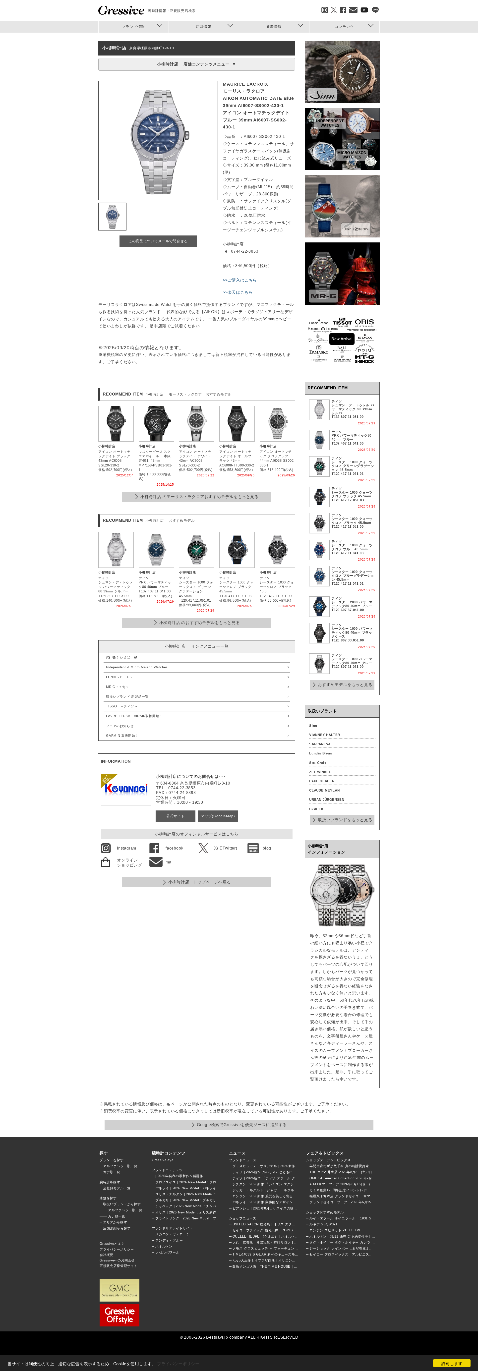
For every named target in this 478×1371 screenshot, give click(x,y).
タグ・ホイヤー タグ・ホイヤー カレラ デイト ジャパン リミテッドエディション (372, 1242)
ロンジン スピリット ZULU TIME (335, 1230)
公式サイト (175, 816)
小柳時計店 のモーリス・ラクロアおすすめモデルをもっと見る (199, 497)
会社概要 (106, 1255)
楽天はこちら (240, 292)
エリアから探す (115, 1222)
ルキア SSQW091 (323, 1224)
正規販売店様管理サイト (118, 1266)
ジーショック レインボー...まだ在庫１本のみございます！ (354, 1248)
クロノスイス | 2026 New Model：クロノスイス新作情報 (199, 1182)
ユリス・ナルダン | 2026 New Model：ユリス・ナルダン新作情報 (206, 1194)
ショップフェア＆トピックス (328, 1160)
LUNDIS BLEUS (119, 677)
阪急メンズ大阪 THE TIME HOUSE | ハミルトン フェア (278, 1266)
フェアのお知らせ (119, 726)
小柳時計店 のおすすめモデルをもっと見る (199, 623)
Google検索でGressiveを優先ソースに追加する (242, 1125)
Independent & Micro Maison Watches (137, 667)
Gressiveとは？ (112, 1244)
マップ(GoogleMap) (218, 816)
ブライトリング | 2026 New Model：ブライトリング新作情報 (203, 1218)
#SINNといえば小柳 (121, 657)
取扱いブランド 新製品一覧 (127, 696)
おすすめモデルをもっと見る (345, 685)
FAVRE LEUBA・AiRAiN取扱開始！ (134, 716)
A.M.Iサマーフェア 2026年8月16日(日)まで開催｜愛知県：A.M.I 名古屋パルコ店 (372, 1184)
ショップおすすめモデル (325, 1212)
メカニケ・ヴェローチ (172, 1234)
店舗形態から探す (116, 1228)
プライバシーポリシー (178, 1363)
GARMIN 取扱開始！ (122, 736)
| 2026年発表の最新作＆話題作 (179, 1176)
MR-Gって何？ (117, 687)
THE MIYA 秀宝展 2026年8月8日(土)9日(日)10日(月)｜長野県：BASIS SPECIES (372, 1172)
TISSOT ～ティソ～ (122, 706)
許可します (452, 1363)
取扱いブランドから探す (122, 1204)
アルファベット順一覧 (120, 1166)
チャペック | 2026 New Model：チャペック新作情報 (196, 1206)
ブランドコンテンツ (167, 1170)
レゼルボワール (167, 1252)
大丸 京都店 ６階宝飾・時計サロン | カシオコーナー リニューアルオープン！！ (298, 1242)
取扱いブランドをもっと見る (345, 820)
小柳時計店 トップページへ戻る (199, 882)
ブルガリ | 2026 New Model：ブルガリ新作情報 (192, 1200)
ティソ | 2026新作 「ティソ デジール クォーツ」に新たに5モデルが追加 (289, 1178)
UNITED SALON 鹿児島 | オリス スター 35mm (269, 1224)
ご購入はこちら (242, 280)
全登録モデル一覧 (116, 1188)
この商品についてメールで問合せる (158, 241)
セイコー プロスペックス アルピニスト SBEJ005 (350, 1254)
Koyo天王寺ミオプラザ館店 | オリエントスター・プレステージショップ (288, 1260)
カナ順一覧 (111, 1172)
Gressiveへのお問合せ (117, 1260)
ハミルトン (164, 1246)
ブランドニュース (242, 1160)
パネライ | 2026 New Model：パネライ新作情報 (192, 1188)
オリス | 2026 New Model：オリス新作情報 (189, 1212)
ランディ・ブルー (169, 1240)
